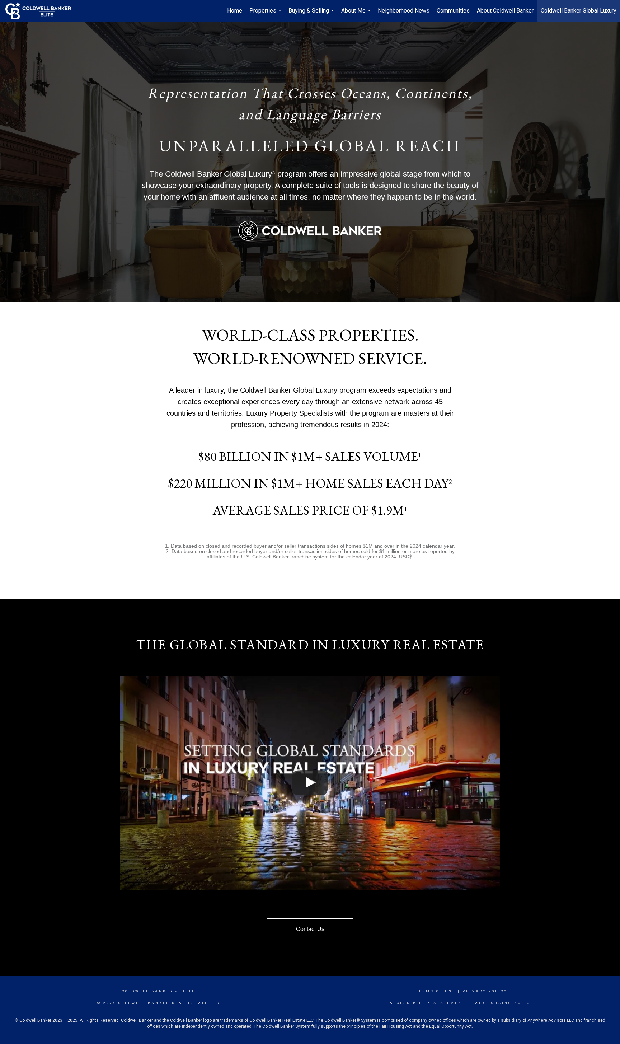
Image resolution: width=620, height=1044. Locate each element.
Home (234, 10)
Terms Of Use (436, 991)
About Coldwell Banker (505, 10)
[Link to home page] (41, 11)
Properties (266, 14)
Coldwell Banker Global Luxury (578, 10)
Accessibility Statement (427, 1003)
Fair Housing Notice (503, 1003)
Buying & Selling (312, 14)
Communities (453, 10)
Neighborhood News (403, 10)
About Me (356, 14)
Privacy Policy (484, 991)
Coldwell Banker (147, 991)
